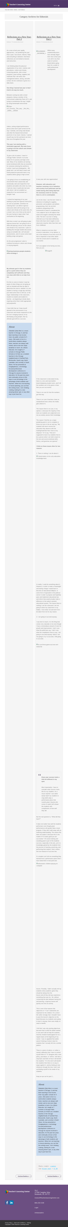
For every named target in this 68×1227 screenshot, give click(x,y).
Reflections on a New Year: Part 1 (49, 38)
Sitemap (29, 1222)
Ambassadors (39, 1213)
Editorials (9, 42)
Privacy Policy (8, 1222)
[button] (55, 5)
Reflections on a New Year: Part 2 (19, 38)
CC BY (56, 1168)
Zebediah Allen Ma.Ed (18, 42)
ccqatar (53, 1166)
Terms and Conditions (19, 1222)
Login (36, 1207)
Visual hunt (46, 1168)
